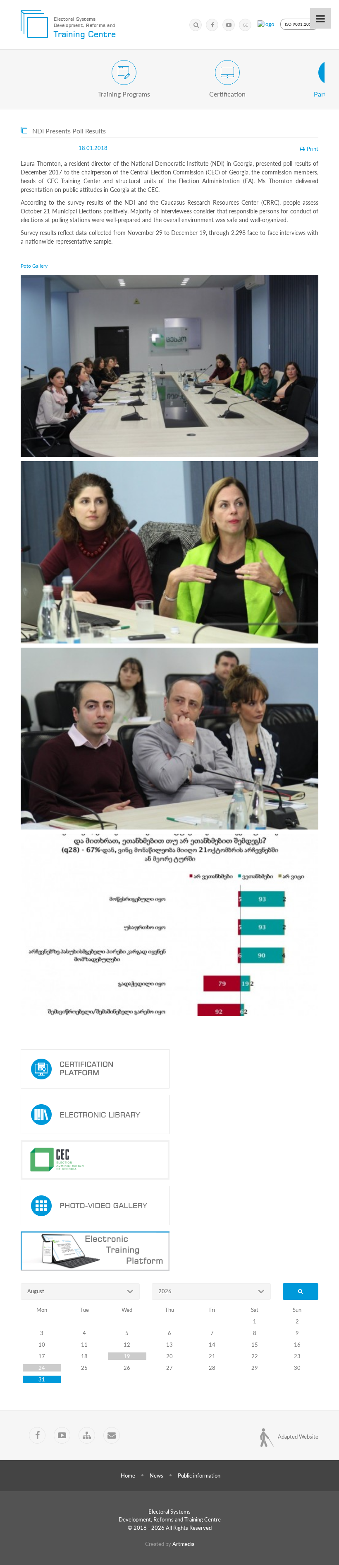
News (156, 1475)
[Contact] (111, 1435)
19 (127, 1356)
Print (312, 148)
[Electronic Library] (169, 1114)
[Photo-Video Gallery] (169, 1205)
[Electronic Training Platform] (169, 1251)
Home (128, 1475)
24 (41, 1367)
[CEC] (169, 1160)
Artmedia (183, 1544)
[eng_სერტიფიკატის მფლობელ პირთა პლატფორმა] (169, 1068)
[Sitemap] (87, 1435)
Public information (199, 1475)
